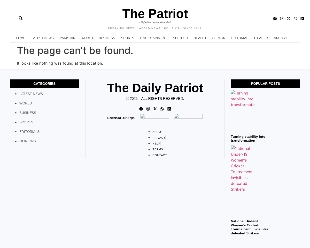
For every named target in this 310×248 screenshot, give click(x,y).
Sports (127, 38)
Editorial (239, 38)
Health (200, 38)
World (87, 38)
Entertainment (153, 38)
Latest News (42, 38)
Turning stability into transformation (248, 139)
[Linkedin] (302, 18)
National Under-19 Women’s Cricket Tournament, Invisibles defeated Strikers (250, 227)
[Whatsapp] (295, 18)
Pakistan (67, 38)
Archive (281, 38)
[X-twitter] (288, 18)
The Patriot (155, 14)
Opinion (218, 38)
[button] (10, 18)
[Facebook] (275, 18)
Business (107, 38)
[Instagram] (282, 18)
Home (20, 38)
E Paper (261, 38)
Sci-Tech (180, 38)
